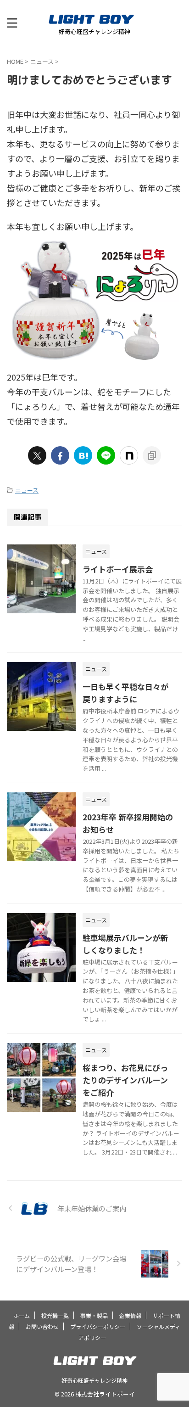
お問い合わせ (42, 1326)
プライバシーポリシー (97, 1326)
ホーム (21, 1315)
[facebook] (60, 455)
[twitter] (37, 455)
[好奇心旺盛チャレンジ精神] (95, 21)
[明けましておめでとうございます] (83, 455)
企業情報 (130, 1315)
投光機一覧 (55, 1315)
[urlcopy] (152, 455)
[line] (106, 455)
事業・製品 (94, 1315)
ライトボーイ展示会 (118, 569)
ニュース (27, 490)
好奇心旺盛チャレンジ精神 (94, 1380)
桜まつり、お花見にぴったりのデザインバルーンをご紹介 (125, 1080)
